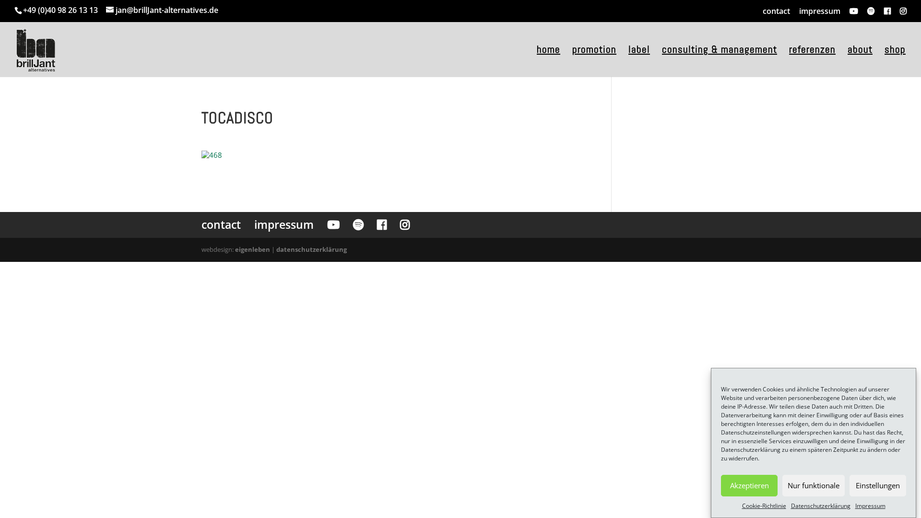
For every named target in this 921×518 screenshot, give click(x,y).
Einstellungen (878, 485)
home (548, 51)
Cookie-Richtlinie (764, 506)
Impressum (870, 506)
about (860, 51)
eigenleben (252, 249)
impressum (819, 11)
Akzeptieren (749, 485)
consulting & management (719, 51)
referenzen (812, 51)
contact (776, 11)
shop (895, 51)
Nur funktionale (813, 485)
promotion (594, 51)
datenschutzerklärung (311, 249)
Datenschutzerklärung (820, 506)
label (639, 51)
